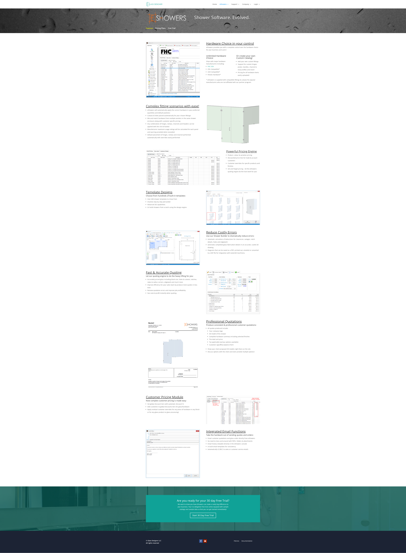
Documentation (246, 541)
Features (149, 28)
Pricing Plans (160, 28)
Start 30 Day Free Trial (203, 515)
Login (256, 4)
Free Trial (171, 28)
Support (234, 4)
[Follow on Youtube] (205, 541)
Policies (236, 541)
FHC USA (211, 66)
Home (215, 4)
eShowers (223, 4)
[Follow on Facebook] (201, 541)
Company (245, 4)
